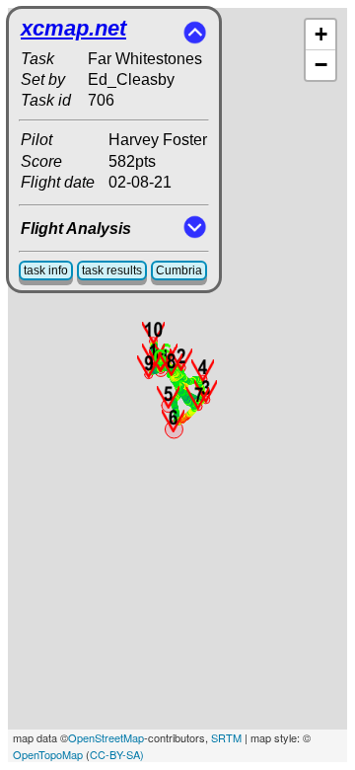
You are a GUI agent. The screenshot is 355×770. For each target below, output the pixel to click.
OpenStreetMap (106, 737)
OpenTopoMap (48, 754)
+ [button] (321, 34)
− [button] (321, 64)
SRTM (226, 737)
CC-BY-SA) (117, 754)
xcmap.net (73, 28)
